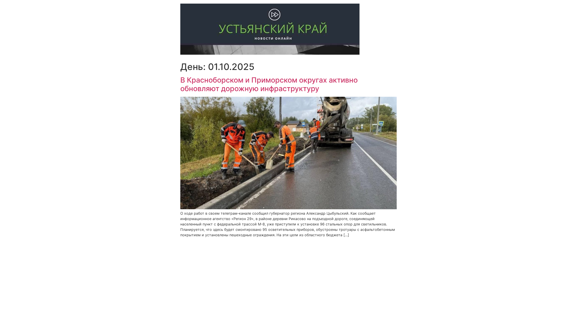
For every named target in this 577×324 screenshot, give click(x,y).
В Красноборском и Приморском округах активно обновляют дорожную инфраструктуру (269, 84)
